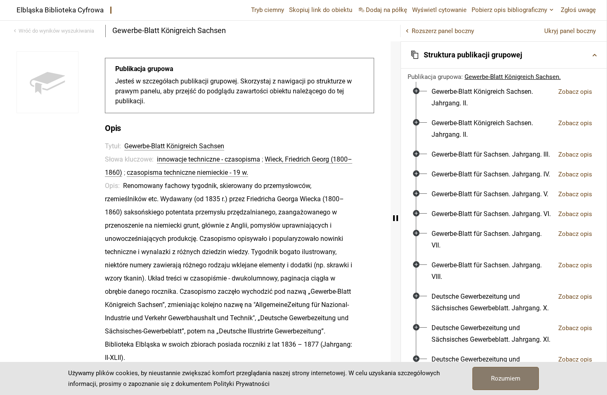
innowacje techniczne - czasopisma (208, 159)
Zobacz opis (575, 91)
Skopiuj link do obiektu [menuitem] (320, 10)
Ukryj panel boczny (570, 31)
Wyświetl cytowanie (439, 10)
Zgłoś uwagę (578, 10)
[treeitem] (504, 97)
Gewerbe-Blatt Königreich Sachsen (174, 146)
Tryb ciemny (267, 10)
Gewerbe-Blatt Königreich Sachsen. (513, 77)
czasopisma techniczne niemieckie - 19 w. (187, 172)
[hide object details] (396, 218)
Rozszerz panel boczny (443, 31)
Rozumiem (505, 378)
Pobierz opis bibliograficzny (509, 10)
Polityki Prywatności (241, 384)
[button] (504, 55)
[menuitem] (491, 97)
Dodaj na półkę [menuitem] (386, 10)
